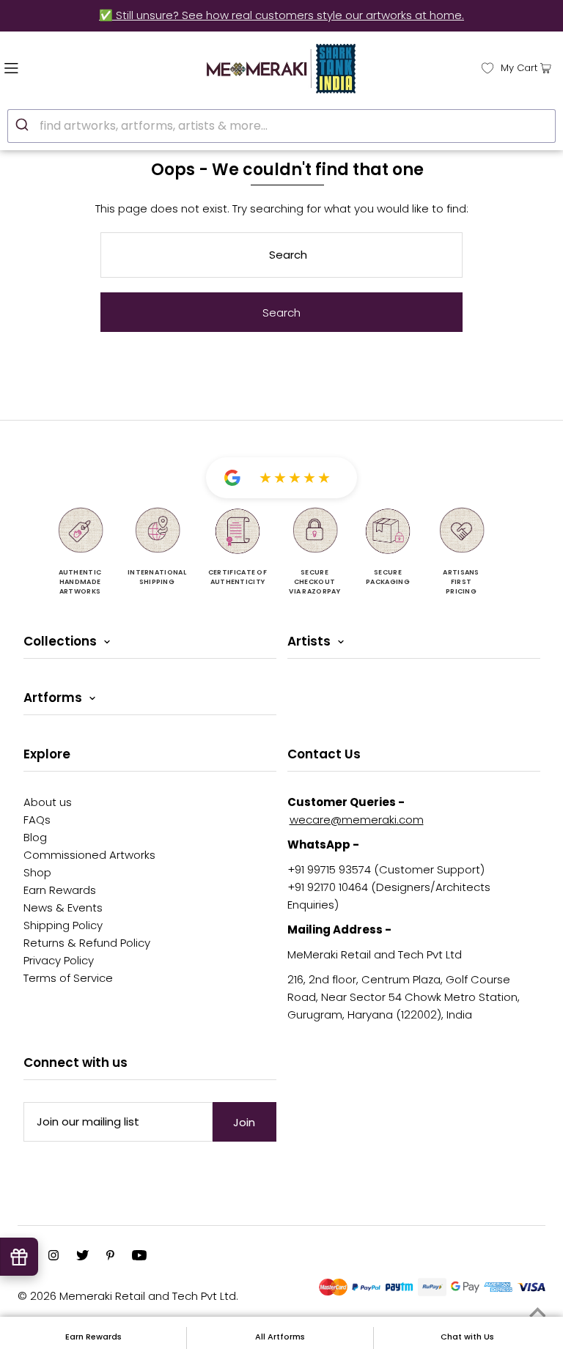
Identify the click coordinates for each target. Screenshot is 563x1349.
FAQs (37, 819)
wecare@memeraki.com (357, 819)
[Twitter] (82, 1256)
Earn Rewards (59, 890)
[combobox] (281, 126)
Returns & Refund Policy (86, 942)
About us (47, 802)
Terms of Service (68, 978)
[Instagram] (53, 1256)
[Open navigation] (42, 66)
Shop (37, 872)
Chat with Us (467, 1336)
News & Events (63, 907)
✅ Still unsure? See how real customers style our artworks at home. (281, 15)
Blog (35, 837)
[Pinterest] (110, 1256)
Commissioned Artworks (89, 854)
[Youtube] (139, 1256)
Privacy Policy (58, 960)
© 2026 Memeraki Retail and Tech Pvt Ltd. (128, 1296)
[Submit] (24, 124)
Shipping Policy (63, 925)
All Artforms (280, 1336)
